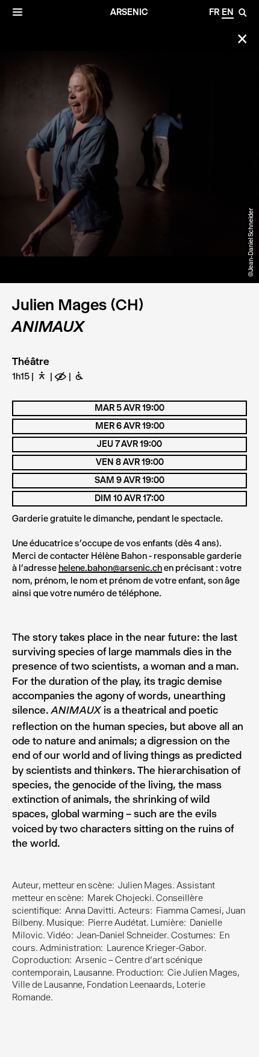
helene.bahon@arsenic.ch (110, 568)
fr (214, 12)
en (228, 12)
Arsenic (129, 12)
